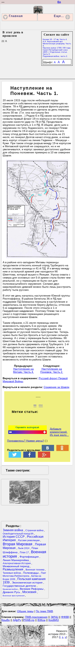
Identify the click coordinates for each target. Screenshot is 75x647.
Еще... (59, 16)
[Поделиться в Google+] (44, 456)
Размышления (13, 569)
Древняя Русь (12, 592)
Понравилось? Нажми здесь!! (25, 440)
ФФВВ (65, 616)
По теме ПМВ (44, 611)
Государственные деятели (20, 585)
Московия (29, 592)
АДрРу (17, 620)
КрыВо (6, 620)
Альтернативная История (17, 563)
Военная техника (35, 569)
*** (34, 405)
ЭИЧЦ (54, 616)
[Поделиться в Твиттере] (15, 456)
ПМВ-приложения (36, 616)
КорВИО (53, 620)
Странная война (34, 530)
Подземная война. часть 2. (55, 56)
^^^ (41, 405)
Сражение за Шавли (56, 387)
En (59, 1)
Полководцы (31, 572)
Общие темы (25, 611)
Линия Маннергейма (16, 560)
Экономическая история (27, 582)
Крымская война (10, 589)
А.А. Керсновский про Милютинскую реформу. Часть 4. (57, 43)
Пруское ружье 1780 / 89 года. (57, 48)
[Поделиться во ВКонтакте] (48, 450)
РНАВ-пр (28, 620)
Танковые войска (12, 573)
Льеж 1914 (24, 548)
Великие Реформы (32, 588)
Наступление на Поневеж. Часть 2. (51, 370)
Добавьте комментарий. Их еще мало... (59, 431)
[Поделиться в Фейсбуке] (29, 456)
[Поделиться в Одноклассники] (62, 450)
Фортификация (29, 556)
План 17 (24, 552)
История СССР (14, 536)
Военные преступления (14, 596)
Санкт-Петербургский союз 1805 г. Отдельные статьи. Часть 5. (55, 52)
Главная (16, 16)
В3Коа (41, 620)
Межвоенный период (16, 566)
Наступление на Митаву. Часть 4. (23, 370)
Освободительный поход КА (18, 533)
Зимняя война (13, 530)
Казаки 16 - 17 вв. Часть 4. (55, 39)
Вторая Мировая (18, 544)
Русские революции (29, 540)
